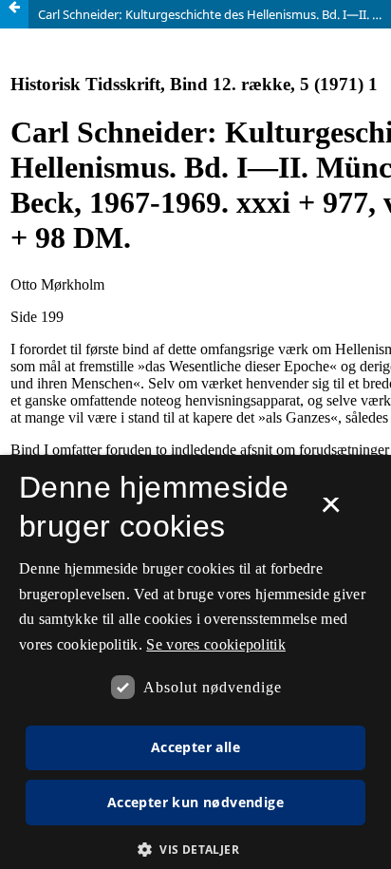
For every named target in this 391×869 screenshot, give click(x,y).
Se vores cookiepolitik (216, 644)
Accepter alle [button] (195, 747)
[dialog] (195, 662)
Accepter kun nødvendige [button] (195, 802)
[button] (195, 849)
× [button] (331, 511)
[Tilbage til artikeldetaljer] (14, 14)
